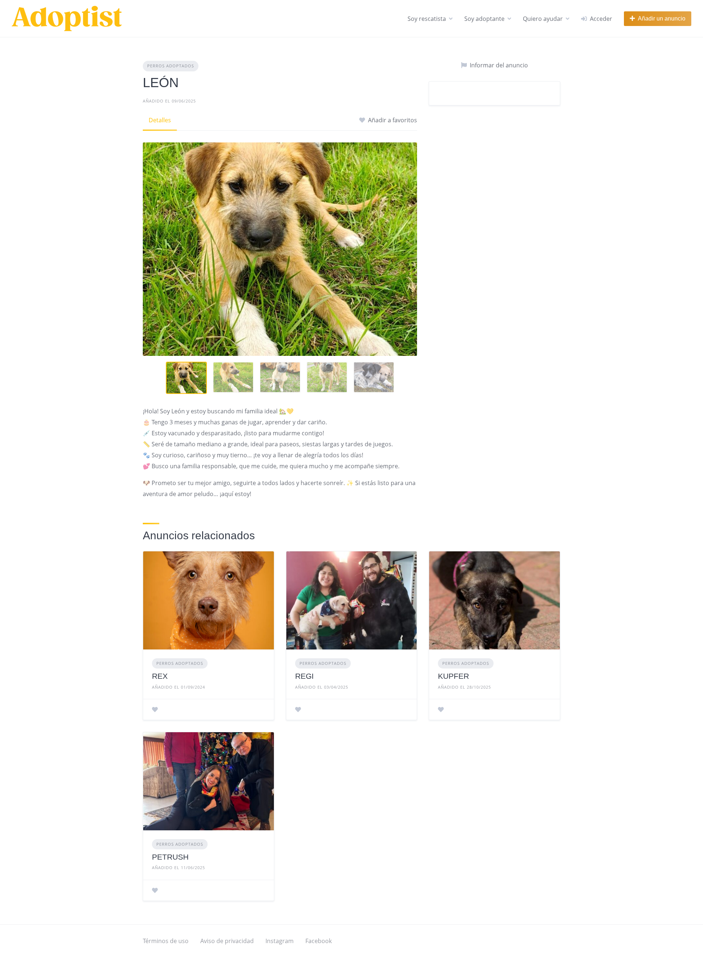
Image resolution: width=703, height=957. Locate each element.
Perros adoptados (170, 65)
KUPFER (453, 676)
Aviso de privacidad (227, 941)
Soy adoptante (484, 19)
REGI (304, 676)
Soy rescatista (427, 19)
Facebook (318, 941)
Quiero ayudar (543, 19)
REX (160, 676)
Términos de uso (166, 941)
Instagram (279, 941)
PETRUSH (170, 857)
